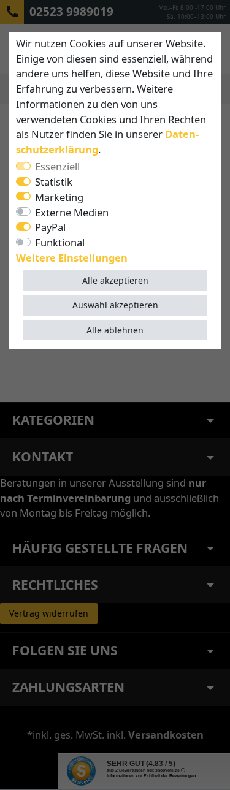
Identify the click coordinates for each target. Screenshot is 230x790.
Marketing (59, 197)
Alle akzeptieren (115, 280)
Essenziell (57, 166)
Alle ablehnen (115, 330)
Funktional (60, 242)
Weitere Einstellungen (72, 258)
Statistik (53, 182)
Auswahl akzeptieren (115, 305)
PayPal (50, 227)
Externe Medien (72, 212)
